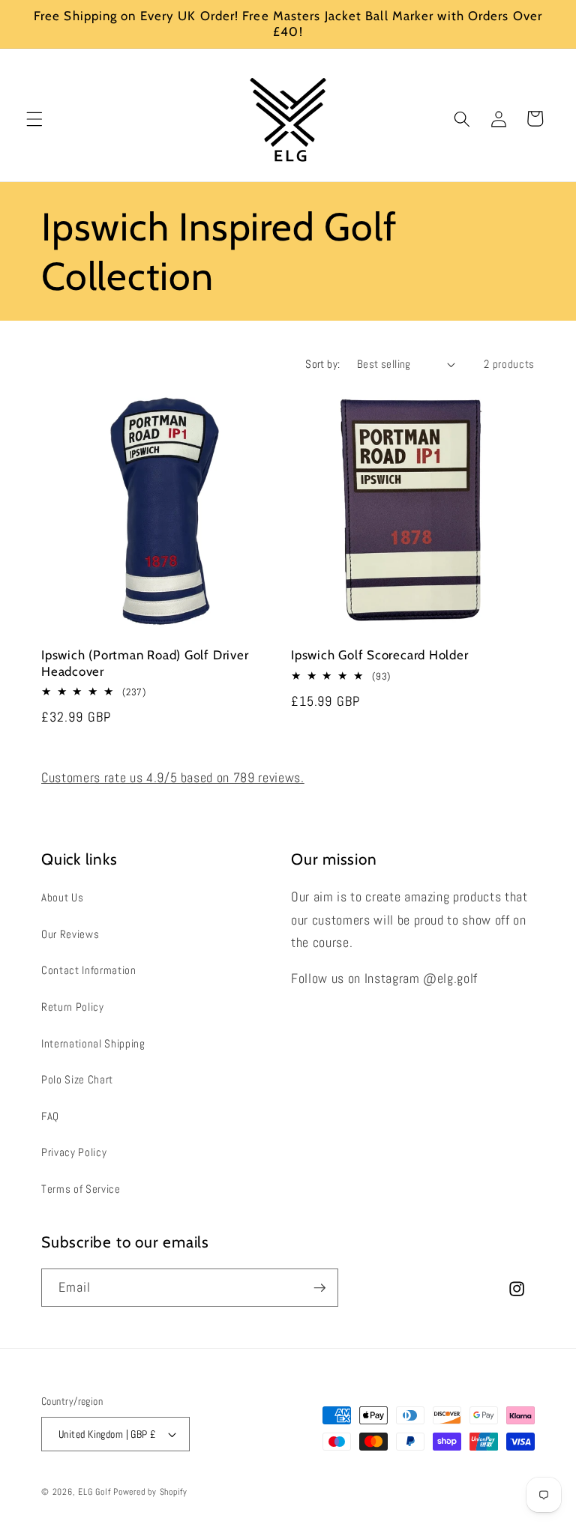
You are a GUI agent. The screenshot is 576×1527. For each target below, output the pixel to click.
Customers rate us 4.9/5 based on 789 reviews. (172, 777)
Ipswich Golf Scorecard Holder (380, 654)
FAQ (50, 1116)
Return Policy (72, 1007)
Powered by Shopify (150, 1492)
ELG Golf (94, 1492)
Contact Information (88, 970)
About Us (62, 897)
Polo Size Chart (77, 1079)
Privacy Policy (73, 1152)
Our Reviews (70, 934)
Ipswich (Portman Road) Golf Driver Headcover (145, 662)
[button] (34, 118)
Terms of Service (81, 1189)
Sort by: (322, 364)
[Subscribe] (320, 1288)
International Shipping (93, 1043)
